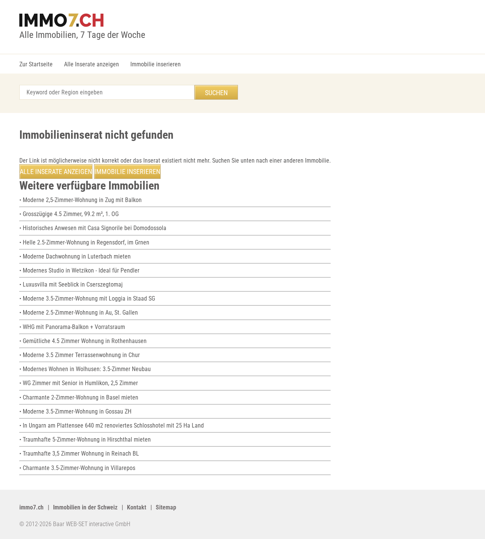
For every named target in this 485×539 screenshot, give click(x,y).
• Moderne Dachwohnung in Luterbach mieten (75, 256)
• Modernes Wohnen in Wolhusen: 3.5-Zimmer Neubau (85, 369)
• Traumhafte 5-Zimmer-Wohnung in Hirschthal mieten (85, 439)
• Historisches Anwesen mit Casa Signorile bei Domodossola (92, 228)
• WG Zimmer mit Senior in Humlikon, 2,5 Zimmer (78, 383)
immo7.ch (31, 507)
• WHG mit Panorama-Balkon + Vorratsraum (72, 327)
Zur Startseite (36, 64)
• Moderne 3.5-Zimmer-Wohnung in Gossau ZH (75, 411)
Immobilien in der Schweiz (85, 507)
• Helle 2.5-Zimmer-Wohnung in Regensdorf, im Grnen (84, 242)
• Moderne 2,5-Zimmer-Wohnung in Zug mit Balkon (80, 200)
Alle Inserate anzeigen (91, 64)
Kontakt (136, 507)
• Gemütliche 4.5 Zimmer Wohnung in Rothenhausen (83, 341)
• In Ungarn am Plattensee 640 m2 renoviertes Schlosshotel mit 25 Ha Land (111, 425)
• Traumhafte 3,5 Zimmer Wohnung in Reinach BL (79, 453)
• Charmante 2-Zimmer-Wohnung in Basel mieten (78, 397)
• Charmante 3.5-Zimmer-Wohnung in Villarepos (77, 468)
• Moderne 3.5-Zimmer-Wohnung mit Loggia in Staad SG (87, 298)
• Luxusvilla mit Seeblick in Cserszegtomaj (71, 284)
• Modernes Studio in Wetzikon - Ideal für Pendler (79, 270)
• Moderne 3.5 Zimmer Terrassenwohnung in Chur (79, 355)
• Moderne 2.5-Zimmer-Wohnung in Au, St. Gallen (78, 312)
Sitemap (166, 507)
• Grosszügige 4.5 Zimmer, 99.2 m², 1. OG (69, 214)
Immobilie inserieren (155, 64)
